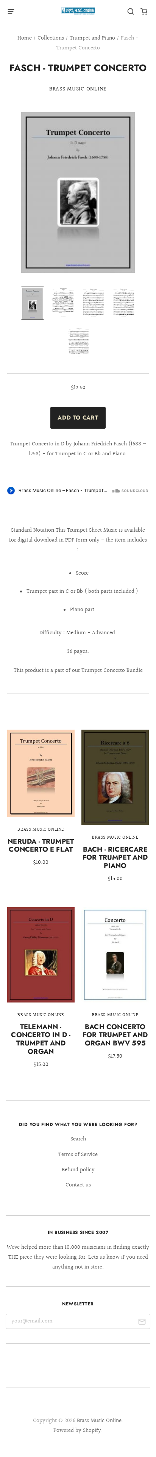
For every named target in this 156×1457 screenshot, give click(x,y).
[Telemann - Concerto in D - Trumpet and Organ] (41, 992)
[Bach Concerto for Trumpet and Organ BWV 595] (115, 988)
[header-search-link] (130, 11)
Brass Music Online (78, 89)
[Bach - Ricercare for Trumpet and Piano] (115, 811)
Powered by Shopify (77, 1430)
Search (78, 1139)
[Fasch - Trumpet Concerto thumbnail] (32, 303)
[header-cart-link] (144, 11)
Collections (50, 38)
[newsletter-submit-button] (142, 1323)
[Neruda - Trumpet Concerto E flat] (41, 803)
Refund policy (78, 1170)
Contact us (78, 1185)
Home (24, 38)
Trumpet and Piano (92, 38)
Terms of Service (78, 1154)
